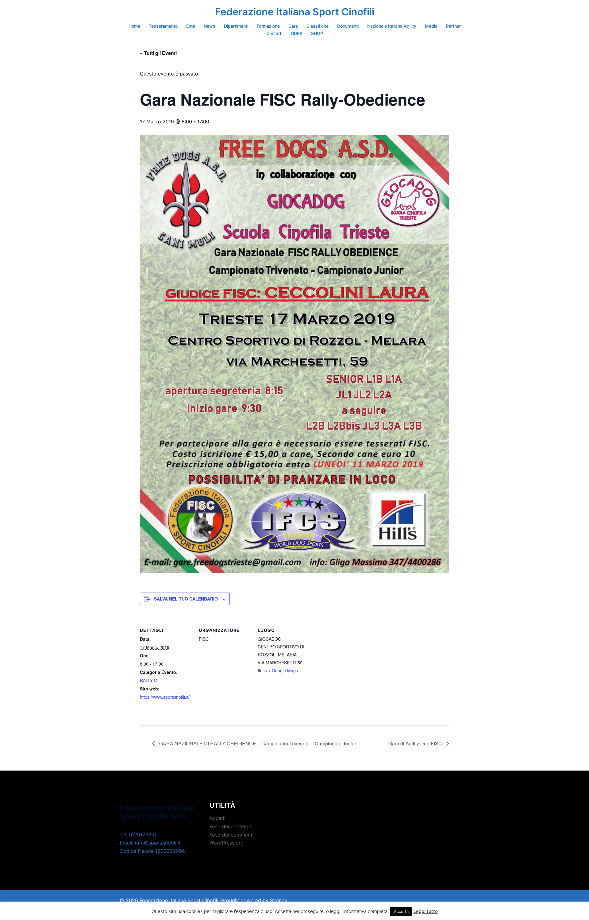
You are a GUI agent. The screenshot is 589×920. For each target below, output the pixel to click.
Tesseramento (163, 26)
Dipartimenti (236, 26)
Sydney (278, 900)
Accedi (217, 818)
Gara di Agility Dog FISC (415, 743)
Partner (453, 26)
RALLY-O (148, 680)
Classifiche (317, 26)
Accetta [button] (401, 911)
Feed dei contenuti (231, 826)
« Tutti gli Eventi (158, 52)
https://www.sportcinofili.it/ (165, 697)
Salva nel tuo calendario (186, 599)
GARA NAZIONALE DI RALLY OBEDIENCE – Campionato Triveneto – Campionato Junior (257, 743)
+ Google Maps (283, 670)
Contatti (274, 33)
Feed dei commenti (232, 835)
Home (134, 26)
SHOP (317, 33)
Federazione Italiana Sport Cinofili (294, 12)
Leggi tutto (426, 911)
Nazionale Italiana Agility (391, 26)
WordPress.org (227, 843)
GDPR (296, 33)
